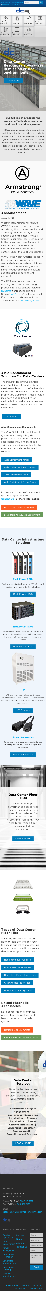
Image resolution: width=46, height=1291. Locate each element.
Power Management (9, 1249)
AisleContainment (16, 22)
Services (20, 1235)
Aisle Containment (9, 1242)
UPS (23, 690)
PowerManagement (27, 22)
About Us (21, 1243)
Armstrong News (30, 300)
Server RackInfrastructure (4, 33)
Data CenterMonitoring (39, 22)
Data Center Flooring (8, 1268)
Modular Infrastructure (9, 1275)
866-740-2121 (26, 1201)
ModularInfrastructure (27, 33)
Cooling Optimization (9, 1236)
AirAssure (16, 294)
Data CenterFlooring (16, 33)
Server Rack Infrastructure (9, 1262)
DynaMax (6, 291)
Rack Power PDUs (23, 579)
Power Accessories (23, 737)
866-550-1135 (23, 1204)
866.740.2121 (6, 4)
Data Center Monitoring (8, 1255)
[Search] (41, 2)
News (19, 1239)
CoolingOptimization (4, 22)
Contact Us (7, 499)
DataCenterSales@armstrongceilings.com (15, 2)
